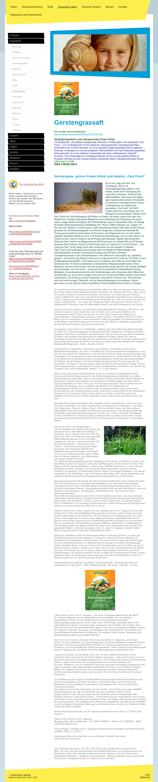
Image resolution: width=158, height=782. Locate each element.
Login (147, 775)
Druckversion (17, 775)
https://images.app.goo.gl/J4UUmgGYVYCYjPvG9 (78, 134)
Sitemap (27, 775)
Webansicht (145, 777)
